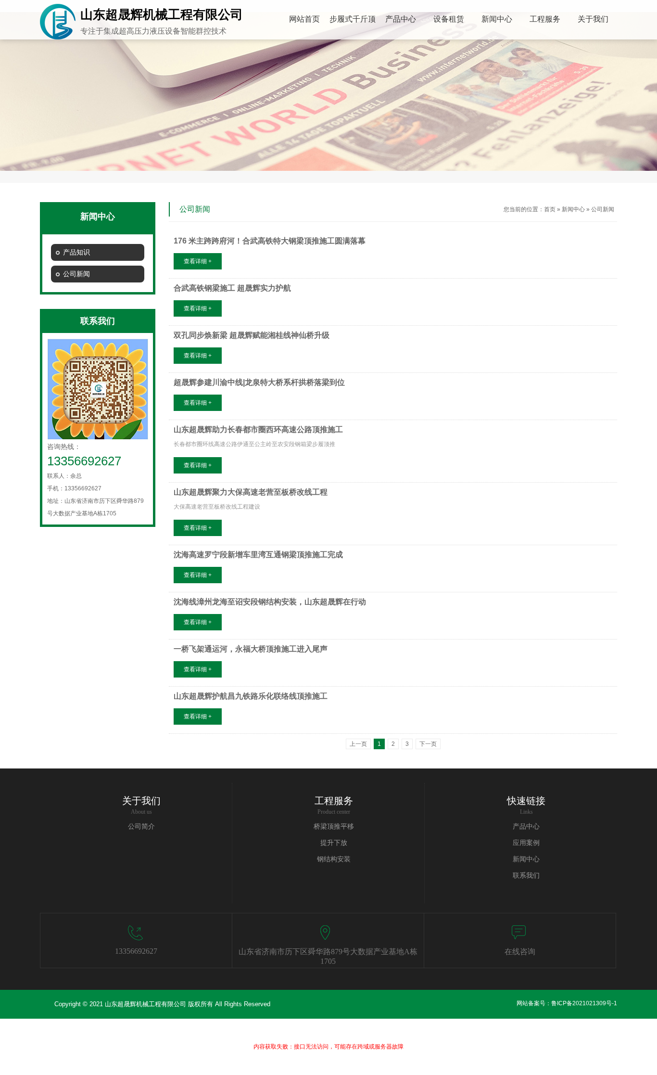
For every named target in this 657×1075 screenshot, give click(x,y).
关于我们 (141, 800)
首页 (550, 209)
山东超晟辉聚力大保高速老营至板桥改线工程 (251, 492)
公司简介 (141, 826)
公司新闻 (602, 209)
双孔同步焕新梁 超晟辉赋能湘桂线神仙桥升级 (251, 335)
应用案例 (526, 842)
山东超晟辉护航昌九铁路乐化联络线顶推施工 (251, 696)
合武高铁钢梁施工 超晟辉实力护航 (232, 288)
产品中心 (526, 826)
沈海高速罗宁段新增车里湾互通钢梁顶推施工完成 (258, 554)
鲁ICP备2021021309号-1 (584, 1003)
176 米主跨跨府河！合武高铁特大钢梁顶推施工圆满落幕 (270, 241)
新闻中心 (573, 209)
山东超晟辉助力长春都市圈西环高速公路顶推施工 (258, 429)
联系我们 (526, 875)
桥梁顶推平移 (334, 826)
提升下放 (333, 842)
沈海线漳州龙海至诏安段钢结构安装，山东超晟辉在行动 (270, 602)
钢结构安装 (334, 859)
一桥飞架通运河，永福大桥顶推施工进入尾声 (251, 649)
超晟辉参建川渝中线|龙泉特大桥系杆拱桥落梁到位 (259, 382)
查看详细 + (198, 261)
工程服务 (334, 800)
